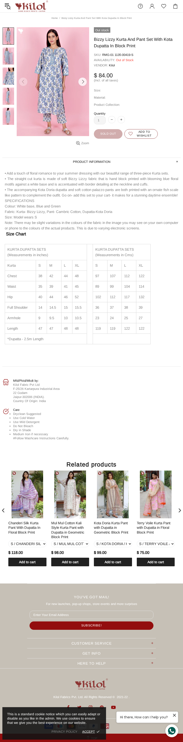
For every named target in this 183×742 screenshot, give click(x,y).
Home (54, 18)
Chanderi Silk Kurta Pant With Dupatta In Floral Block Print (24, 527)
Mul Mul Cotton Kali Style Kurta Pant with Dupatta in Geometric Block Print (67, 530)
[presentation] (3, 510)
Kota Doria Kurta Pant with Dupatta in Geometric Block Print (111, 527)
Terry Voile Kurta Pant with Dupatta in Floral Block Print (153, 527)
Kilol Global (31, 6)
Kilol (112, 65)
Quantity (100, 113)
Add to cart (27, 562)
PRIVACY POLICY (64, 731)
